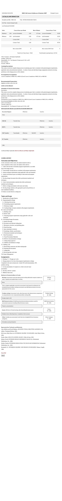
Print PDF (3, 353)
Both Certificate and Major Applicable (24, 150)
